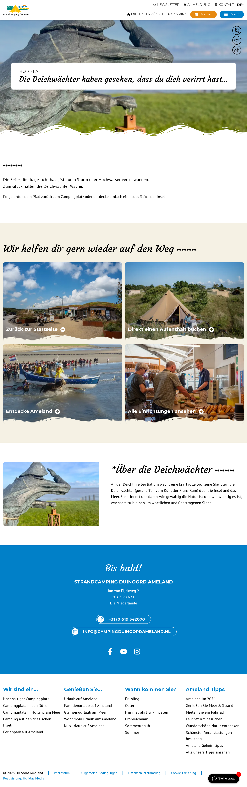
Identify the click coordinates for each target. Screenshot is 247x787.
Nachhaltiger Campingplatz (26, 698)
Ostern (130, 705)
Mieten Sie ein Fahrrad (205, 712)
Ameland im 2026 (201, 698)
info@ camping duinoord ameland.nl (127, 631)
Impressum (62, 773)
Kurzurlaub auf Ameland (84, 725)
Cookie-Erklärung (183, 773)
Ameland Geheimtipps (204, 745)
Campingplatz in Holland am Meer (31, 712)
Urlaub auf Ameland (80, 698)
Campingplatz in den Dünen (26, 705)
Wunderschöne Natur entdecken (212, 725)
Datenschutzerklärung (144, 773)
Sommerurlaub (137, 725)
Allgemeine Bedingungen (98, 773)
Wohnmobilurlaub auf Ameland (90, 719)
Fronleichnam (136, 719)
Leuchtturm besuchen (204, 719)
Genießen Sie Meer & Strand (209, 705)
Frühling (132, 698)
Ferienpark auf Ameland (23, 731)
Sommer (132, 732)
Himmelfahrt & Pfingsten (146, 712)
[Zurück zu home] (16, 10)
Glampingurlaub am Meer (85, 712)
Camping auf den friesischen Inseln (27, 722)
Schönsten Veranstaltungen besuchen (209, 735)
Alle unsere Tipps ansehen (208, 752)
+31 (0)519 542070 (127, 619)
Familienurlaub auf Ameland (88, 705)
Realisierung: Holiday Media (23, 778)
